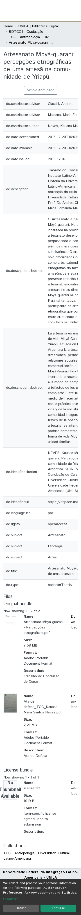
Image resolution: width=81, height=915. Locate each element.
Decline (21, 908)
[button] (51, 10)
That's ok (58, 908)
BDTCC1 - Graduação (26, 31)
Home (8, 26)
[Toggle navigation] (74, 10)
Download (74, 622)
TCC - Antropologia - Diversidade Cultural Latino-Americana (31, 37)
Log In (60, 10)
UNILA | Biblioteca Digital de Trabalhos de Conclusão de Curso (40, 26)
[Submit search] (44, 10)
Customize (10, 899)
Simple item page (40, 90)
